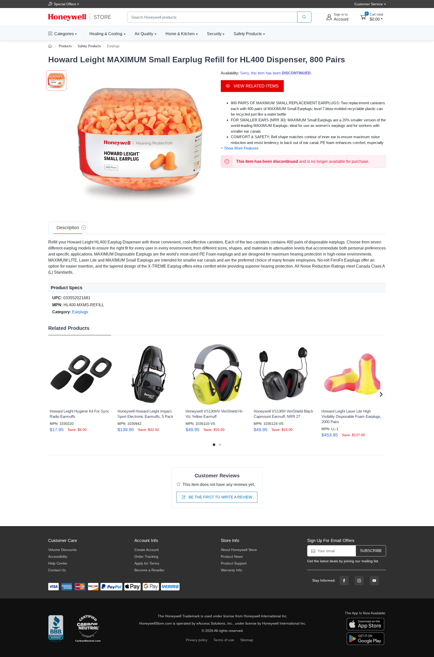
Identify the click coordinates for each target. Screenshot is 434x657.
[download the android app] (365, 638)
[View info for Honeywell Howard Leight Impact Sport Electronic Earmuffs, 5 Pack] (149, 374)
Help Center (57, 563)
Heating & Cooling (105, 34)
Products (65, 46)
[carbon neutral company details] (87, 629)
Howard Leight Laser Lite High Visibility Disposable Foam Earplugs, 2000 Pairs (351, 416)
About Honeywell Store (239, 550)
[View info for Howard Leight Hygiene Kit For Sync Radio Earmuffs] (81, 374)
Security (214, 34)
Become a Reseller (149, 570)
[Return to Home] (50, 46)
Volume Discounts (62, 550)
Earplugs (113, 46)
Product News (232, 556)
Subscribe (371, 550)
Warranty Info (231, 570)
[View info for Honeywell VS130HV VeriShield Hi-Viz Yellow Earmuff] (217, 374)
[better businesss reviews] (55, 629)
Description (68, 227)
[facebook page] (344, 580)
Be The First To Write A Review (220, 497)
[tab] (67, 227)
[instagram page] (359, 580)
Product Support (234, 563)
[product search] (304, 17)
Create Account (146, 550)
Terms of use (223, 640)
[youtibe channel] (374, 580)
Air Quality (144, 34)
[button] (140, 141)
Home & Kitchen (180, 34)
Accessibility (57, 556)
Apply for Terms (146, 563)
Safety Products (248, 34)
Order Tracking (146, 556)
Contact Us (57, 570)
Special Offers (65, 4)
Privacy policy (196, 640)
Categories (64, 34)
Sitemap (246, 640)
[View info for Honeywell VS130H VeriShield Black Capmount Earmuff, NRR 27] (285, 374)
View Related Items (255, 86)
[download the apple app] (365, 624)
